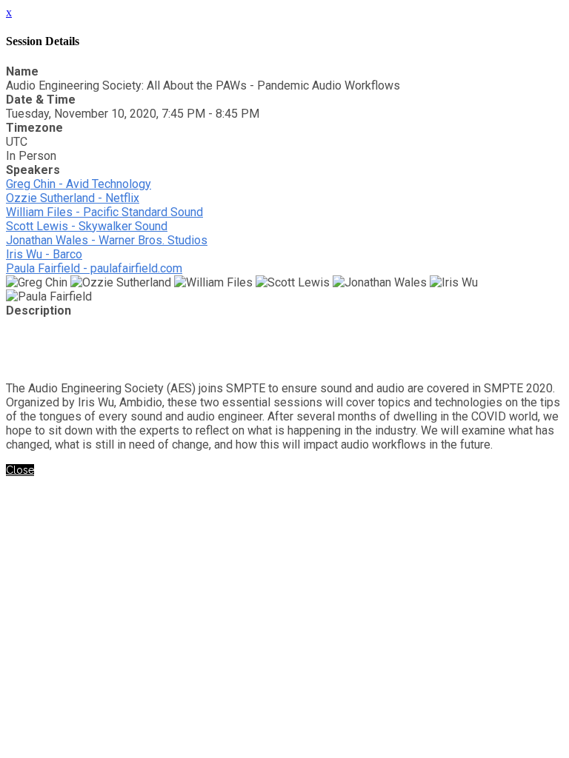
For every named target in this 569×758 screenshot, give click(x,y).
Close (20, 470)
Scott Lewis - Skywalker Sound (86, 226)
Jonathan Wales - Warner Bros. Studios (106, 240)
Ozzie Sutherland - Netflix (72, 198)
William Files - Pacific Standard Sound (104, 212)
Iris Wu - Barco (44, 254)
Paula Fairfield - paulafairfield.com (94, 268)
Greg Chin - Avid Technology (78, 184)
